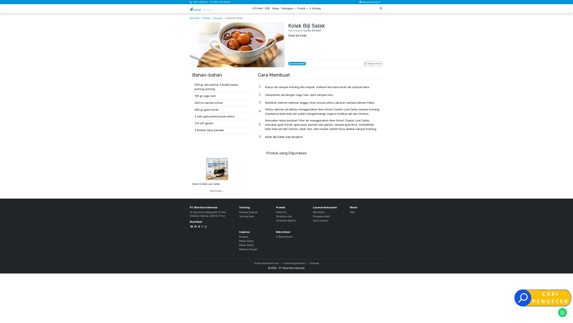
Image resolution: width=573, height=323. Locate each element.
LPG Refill (257, 8)
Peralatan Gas (284, 216)
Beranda (194, 18)
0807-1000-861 (200, 2)
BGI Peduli (318, 212)
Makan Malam (246, 245)
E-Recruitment (284, 236)
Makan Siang (246, 241)
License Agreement (294, 263)
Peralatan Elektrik (286, 220)
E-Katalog (315, 8)
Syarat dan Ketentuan (266, 263)
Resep (275, 8)
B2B (267, 8)
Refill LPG (281, 212)
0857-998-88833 (222, 2)
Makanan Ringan (248, 249)
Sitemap (314, 263)
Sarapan (217, 18)
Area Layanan (320, 220)
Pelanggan (287, 8)
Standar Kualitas (248, 212)
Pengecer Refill (321, 216)
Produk (301, 8)
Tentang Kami (246, 216)
